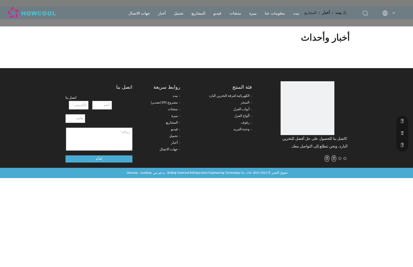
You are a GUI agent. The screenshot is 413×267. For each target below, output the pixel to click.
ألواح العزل (242, 116)
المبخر (245, 102)
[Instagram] (327, 158)
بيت (296, 13)
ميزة (253, 13)
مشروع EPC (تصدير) (164, 102)
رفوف (245, 123)
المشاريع (198, 13)
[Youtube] (333, 158)
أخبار (162, 13)
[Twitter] (339, 158)
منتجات (235, 13)
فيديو (217, 13)
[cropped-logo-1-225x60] (307, 108)
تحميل (178, 13)
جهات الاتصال (139, 13)
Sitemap (132, 173)
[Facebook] (344, 158)
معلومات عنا (275, 13)
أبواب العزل (241, 109)
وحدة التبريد (241, 129)
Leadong (146, 173)
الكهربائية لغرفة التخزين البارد (229, 96)
